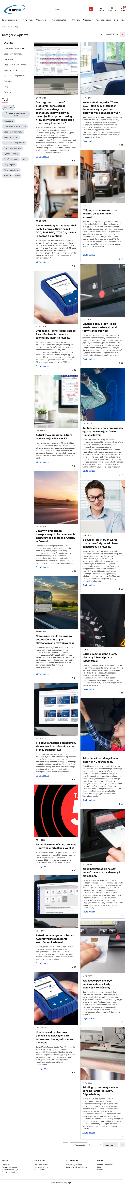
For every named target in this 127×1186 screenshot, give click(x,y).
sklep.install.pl (7, 27)
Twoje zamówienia (41, 1165)
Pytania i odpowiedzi (10, 1167)
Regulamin (6, 1165)
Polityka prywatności (73, 1165)
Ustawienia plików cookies (76, 1167)
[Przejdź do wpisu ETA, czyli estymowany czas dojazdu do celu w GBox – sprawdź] (102, 176)
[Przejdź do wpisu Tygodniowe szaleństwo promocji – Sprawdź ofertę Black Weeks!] (56, 811)
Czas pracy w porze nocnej (15, 65)
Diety (6, 87)
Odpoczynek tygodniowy (14, 76)
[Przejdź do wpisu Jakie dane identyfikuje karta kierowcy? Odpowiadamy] (102, 724)
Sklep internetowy (61, 1183)
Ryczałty (7, 92)
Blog (99, 1167)
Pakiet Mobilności (11, 70)
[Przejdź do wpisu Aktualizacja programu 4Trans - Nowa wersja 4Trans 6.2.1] (56, 401)
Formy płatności (8, 1172)
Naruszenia (8, 59)
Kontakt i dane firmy (105, 1165)
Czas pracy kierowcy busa (15, 48)
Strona (108, 35)
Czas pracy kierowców (13, 54)
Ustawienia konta (41, 1167)
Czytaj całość (42, 156)
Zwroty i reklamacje (10, 1170)
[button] (91, 9)
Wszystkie (8, 43)
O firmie (100, 1170)
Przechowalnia (40, 1170)
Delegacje (8, 81)
